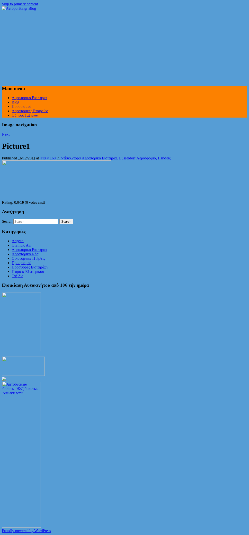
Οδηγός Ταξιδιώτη (26, 115)
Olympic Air (21, 245)
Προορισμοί (21, 106)
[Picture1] (56, 198)
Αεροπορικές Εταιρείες (30, 111)
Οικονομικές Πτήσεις (28, 258)
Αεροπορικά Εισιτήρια (29, 98)
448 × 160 (48, 158)
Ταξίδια (17, 276)
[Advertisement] (124, 47)
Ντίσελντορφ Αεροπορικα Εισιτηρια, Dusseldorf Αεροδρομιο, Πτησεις (115, 158)
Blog (15, 102)
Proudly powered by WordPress (26, 531)
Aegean (18, 241)
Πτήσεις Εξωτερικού (28, 271)
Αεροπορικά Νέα (25, 254)
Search (7, 221)
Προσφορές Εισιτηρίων (30, 267)
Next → (8, 134)
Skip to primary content (20, 4)
